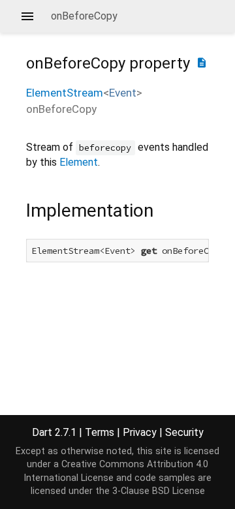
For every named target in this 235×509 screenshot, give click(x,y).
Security (184, 432)
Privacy (140, 432)
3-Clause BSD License (158, 491)
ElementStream (64, 92)
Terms (99, 432)
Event (122, 92)
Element (78, 162)
